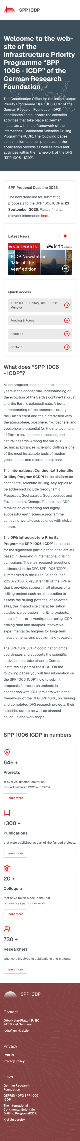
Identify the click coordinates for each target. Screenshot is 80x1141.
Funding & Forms (22, 320)
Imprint (9, 1055)
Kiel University (14, 1120)
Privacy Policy (14, 1061)
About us (16, 334)
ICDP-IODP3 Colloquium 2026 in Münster (34, 305)
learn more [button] (15, 798)
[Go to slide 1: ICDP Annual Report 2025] (60, 236)
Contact (16, 347)
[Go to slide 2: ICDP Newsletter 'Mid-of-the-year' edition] (65, 236)
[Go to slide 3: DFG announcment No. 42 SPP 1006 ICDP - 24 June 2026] (70, 236)
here (44, 215)
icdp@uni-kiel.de (16, 1030)
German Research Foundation (17, 1087)
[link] (22, 10)
